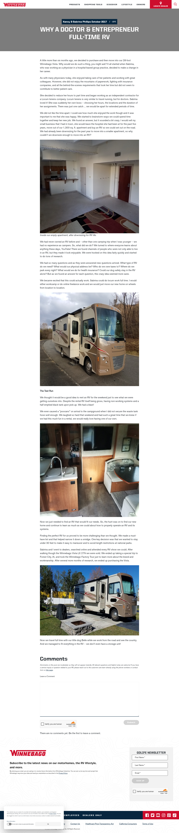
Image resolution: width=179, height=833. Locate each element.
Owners (141, 4)
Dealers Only (92, 815)
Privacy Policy (63, 773)
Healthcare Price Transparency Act (99, 824)
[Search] (175, 4)
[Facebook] (147, 816)
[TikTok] (174, 816)
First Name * (140, 757)
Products (74, 4)
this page (49, 670)
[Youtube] (158, 816)
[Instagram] (163, 816)
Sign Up (140, 781)
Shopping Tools (93, 4)
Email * (138, 773)
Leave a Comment (47, 676)
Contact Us (75, 824)
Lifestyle (127, 4)
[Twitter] (152, 816)
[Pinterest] (169, 816)
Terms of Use (147, 824)
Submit (131, 722)
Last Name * (140, 765)
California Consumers (128, 824)
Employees (72, 815)
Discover (112, 4)
